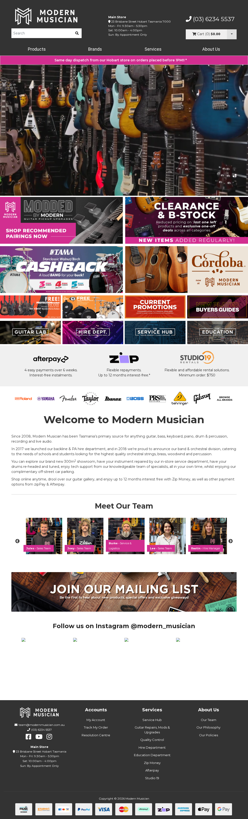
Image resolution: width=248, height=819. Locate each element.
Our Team (208, 720)
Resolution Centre (96, 735)
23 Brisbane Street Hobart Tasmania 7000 (141, 21)
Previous (17, 541)
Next (230, 541)
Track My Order (96, 727)
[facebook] (28, 737)
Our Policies (208, 735)
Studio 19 (152, 778)
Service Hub (152, 720)
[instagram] (49, 737)
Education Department (152, 755)
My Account (95, 720)
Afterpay (152, 770)
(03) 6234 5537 (213, 19)
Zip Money (152, 763)
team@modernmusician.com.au (42, 725)
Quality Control (152, 740)
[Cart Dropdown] (232, 34)
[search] (77, 33)
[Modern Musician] (46, 16)
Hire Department (152, 747)
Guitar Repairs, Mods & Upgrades (152, 729)
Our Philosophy (208, 727)
